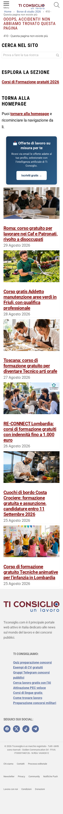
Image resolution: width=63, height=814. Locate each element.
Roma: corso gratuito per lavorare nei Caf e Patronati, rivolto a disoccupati (30, 234)
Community (34, 776)
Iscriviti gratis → (31, 175)
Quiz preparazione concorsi (32, 662)
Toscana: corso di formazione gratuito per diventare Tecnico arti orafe (30, 366)
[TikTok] (25, 728)
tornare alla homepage (29, 114)
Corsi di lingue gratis (28, 693)
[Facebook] (7, 728)
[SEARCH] (56, 5)
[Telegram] (35, 728)
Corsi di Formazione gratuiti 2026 (30, 82)
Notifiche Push (50, 776)
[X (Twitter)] (16, 728)
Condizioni (26, 789)
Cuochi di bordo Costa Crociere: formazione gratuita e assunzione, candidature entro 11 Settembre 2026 (25, 503)
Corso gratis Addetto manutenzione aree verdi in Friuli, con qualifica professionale (30, 300)
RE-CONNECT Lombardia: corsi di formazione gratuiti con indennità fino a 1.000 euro (30, 432)
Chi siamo (8, 763)
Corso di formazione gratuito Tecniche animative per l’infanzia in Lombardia (31, 572)
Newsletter (9, 776)
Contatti (20, 763)
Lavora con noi (11, 789)
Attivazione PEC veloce (29, 688)
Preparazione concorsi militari (34, 703)
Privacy (21, 776)
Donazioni (40, 789)
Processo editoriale (37, 763)
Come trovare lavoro (27, 698)
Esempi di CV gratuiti (28, 667)
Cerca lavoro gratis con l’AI (32, 683)
